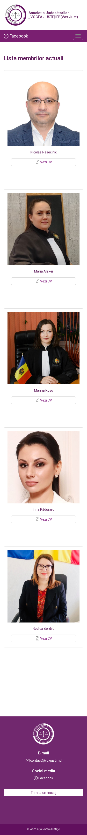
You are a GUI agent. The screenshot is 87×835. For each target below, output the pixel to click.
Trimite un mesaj (43, 793)
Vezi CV (46, 162)
